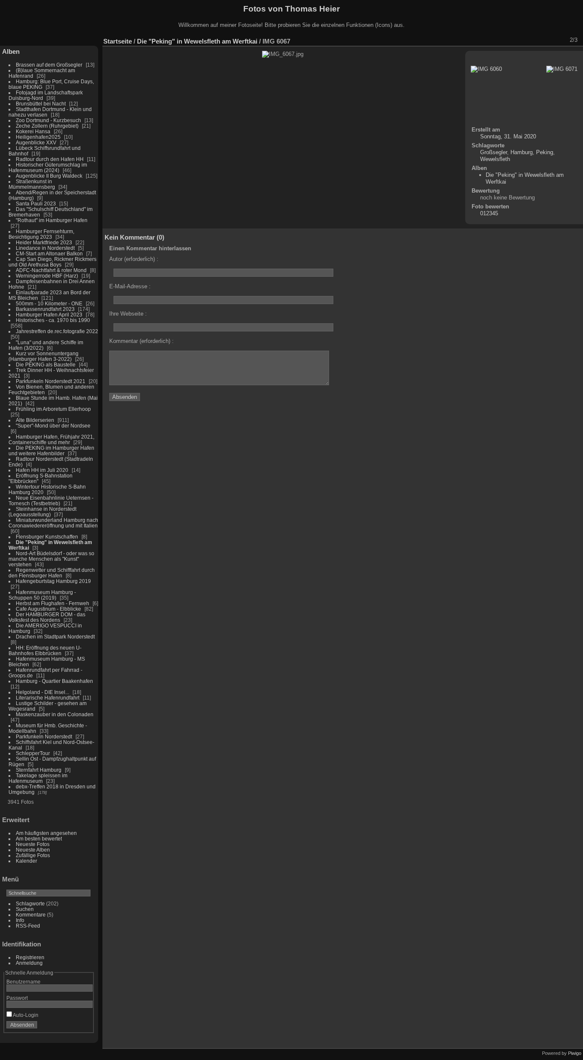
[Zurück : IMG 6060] (548, 40)
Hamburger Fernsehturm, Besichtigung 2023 (41, 234)
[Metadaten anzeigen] (515, 40)
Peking (544, 152)
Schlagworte (30, 903)
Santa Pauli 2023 (36, 203)
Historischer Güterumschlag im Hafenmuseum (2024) (48, 167)
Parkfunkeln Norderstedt (44, 736)
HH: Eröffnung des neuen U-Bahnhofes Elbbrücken (45, 650)
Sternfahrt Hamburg (38, 770)
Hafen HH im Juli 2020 (42, 470)
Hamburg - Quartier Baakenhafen (54, 681)
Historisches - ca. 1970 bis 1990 (53, 320)
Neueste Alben (33, 849)
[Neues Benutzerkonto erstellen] (73, 1026)
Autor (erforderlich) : (133, 259)
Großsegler (493, 152)
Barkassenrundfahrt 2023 (45, 309)
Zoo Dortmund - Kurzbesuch (48, 120)
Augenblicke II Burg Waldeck (49, 176)
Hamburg (521, 152)
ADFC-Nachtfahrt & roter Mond (51, 270)
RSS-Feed (28, 925)
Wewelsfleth (495, 159)
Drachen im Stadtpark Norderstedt (55, 636)
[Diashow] (504, 40)
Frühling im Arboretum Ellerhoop (53, 409)
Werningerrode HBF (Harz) (47, 275)
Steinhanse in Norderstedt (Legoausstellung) (42, 511)
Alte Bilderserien (35, 420)
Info (20, 920)
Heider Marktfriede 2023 (44, 242)
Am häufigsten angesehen (46, 833)
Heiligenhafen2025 (38, 137)
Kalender (26, 861)
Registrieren (30, 957)
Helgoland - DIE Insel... (42, 692)
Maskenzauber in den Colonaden (54, 714)
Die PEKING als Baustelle (46, 364)
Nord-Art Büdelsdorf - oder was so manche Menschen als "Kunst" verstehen (51, 558)
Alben (11, 51)
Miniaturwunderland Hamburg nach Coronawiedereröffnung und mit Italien (53, 522)
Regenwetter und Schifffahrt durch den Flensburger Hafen (52, 572)
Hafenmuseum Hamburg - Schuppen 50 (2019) (42, 594)
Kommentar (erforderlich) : (141, 341)
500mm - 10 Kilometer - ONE (49, 303)
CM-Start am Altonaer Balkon (49, 253)
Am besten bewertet (39, 838)
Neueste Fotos (33, 844)
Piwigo (574, 1053)
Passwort (17, 998)
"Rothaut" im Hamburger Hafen (51, 220)
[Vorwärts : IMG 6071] (559, 40)
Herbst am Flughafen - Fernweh (53, 603)
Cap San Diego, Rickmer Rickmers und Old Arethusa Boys (52, 261)
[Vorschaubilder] (537, 40)
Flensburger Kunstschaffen (47, 536)
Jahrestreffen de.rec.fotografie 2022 (57, 331)
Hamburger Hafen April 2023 (49, 314)
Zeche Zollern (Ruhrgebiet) (47, 126)
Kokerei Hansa (33, 131)
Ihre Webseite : (128, 313)
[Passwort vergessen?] (84, 1026)
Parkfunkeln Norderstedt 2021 (50, 381)
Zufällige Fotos (33, 855)
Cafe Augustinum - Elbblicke (48, 609)
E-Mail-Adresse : (130, 286)
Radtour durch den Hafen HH (50, 159)
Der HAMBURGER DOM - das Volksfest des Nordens (47, 617)
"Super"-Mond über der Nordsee (53, 425)
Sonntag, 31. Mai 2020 (508, 136)
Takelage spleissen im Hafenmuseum (38, 778)
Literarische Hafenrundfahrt (47, 697)
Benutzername (23, 981)
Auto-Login (25, 1015)
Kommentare (31, 914)
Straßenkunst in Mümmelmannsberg (32, 184)
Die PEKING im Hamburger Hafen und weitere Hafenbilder (51, 450)
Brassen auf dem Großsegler (49, 64)
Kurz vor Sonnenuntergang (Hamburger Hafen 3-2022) (44, 356)
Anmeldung (29, 963)
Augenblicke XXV (36, 142)
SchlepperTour (33, 753)
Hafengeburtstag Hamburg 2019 (53, 581)
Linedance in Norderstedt (45, 248)
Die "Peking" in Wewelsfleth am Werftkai (197, 41)
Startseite (117, 41)
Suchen (25, 909)
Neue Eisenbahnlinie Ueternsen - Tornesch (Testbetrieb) (51, 500)
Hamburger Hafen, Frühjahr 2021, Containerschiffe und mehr (51, 439)
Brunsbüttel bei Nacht (41, 103)
